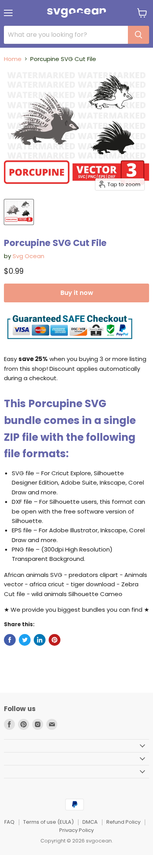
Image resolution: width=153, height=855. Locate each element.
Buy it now (76, 292)
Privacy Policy (76, 830)
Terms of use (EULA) (48, 822)
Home (13, 59)
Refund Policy (123, 822)
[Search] (138, 35)
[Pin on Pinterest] (54, 640)
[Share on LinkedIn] (40, 640)
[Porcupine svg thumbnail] (18, 212)
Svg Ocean (28, 256)
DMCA (90, 822)
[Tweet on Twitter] (25, 640)
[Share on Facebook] (10, 640)
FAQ (9, 822)
